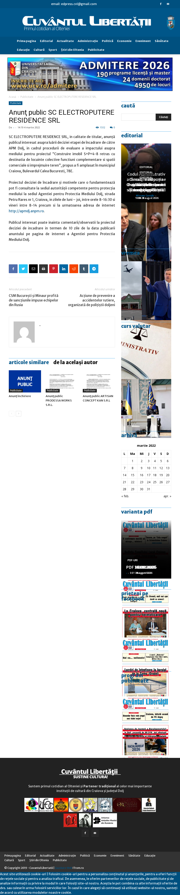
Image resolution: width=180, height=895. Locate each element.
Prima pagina (26, 41)
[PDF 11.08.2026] (146, 725)
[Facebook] (160, 4)
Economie (124, 41)
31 (148, 489)
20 (167, 475)
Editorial (46, 41)
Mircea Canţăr (145, 195)
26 (161, 482)
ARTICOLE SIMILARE (29, 362)
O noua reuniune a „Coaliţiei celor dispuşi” (146, 184)
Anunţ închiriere (20, 396)
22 (132, 482)
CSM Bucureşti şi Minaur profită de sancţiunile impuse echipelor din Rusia (33, 300)
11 (155, 468)
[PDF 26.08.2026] (146, 608)
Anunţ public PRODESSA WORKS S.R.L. (59, 400)
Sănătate (161, 41)
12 (161, 468)
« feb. (125, 496)
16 (141, 475)
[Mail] (168, 4)
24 (148, 482)
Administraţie (88, 41)
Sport (53, 50)
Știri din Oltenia (72, 50)
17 (148, 475)
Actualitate (65, 41)
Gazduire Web (63, 868)
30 (141, 489)
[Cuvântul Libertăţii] (90, 22)
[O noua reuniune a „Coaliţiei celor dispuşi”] (146, 408)
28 (124, 489)
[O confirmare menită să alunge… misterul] (146, 231)
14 (124, 475)
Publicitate (96, 50)
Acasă (12, 97)
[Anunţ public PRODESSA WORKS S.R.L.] (62, 381)
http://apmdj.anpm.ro (26, 211)
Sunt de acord (82, 893)
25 (155, 482)
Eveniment (143, 41)
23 (141, 482)
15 (132, 475)
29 (132, 489)
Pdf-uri (133, 560)
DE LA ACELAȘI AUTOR (75, 362)
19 (161, 475)
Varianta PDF (136, 511)
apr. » (167, 496)
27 (167, 482)
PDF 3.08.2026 (140, 567)
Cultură (39, 50)
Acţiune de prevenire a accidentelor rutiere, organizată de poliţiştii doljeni (91, 300)
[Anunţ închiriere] (25, 381)
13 (167, 468)
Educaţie (23, 50)
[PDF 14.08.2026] (146, 666)
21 (124, 482)
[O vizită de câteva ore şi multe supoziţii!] (146, 290)
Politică (107, 41)
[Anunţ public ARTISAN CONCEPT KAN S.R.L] (99, 381)
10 (148, 468)
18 (155, 475)
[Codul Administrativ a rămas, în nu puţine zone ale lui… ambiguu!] (146, 349)
